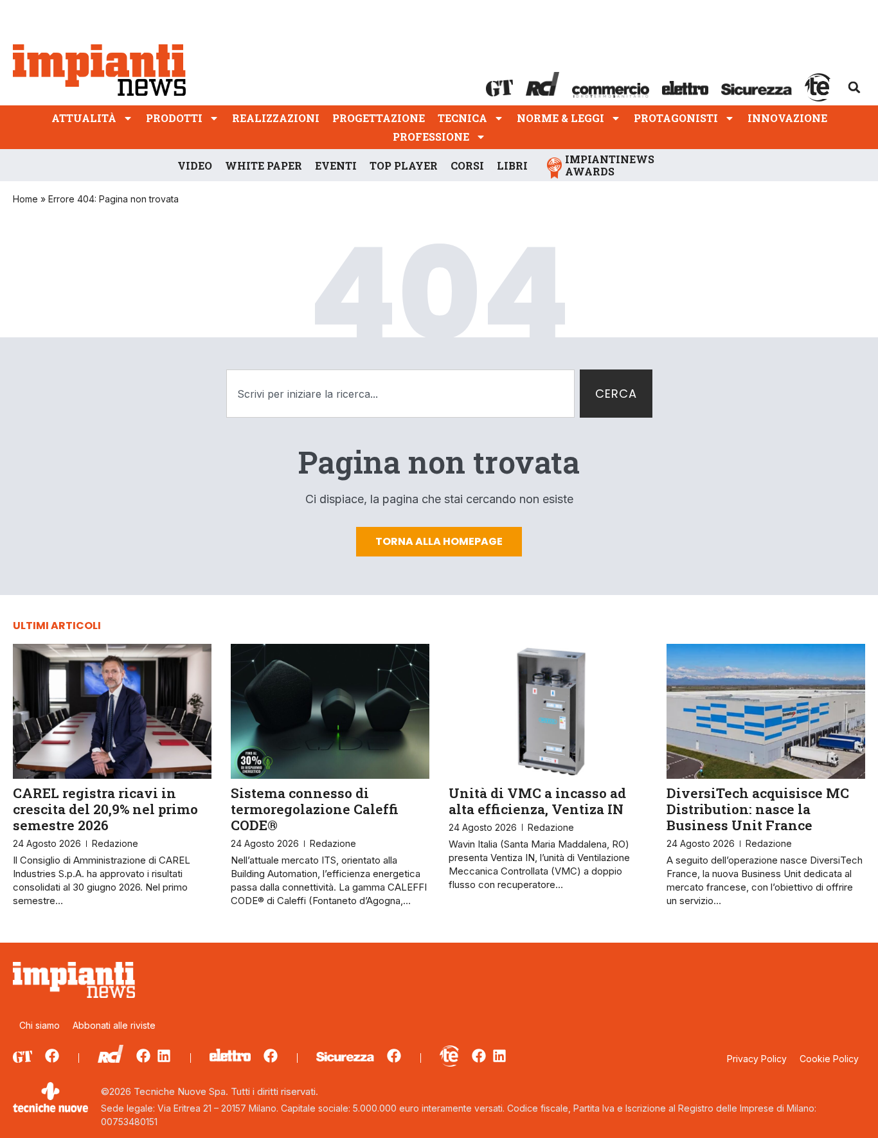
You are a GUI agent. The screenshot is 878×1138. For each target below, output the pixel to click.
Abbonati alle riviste (114, 1025)
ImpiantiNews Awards (609, 165)
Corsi (467, 165)
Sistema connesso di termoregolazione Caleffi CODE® (315, 809)
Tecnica (462, 118)
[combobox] (400, 393)
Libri (512, 165)
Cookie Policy (829, 1058)
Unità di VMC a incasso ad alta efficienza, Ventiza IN (537, 801)
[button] (854, 87)
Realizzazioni (275, 118)
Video (194, 165)
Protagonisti (676, 118)
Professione (431, 136)
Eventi (336, 165)
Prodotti (174, 118)
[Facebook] (52, 1056)
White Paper (263, 165)
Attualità (83, 118)
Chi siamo (39, 1025)
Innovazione (787, 118)
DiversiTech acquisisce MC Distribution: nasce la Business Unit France (758, 809)
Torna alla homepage (439, 541)
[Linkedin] (164, 1056)
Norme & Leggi (560, 118)
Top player (404, 165)
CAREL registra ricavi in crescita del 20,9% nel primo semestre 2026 (105, 809)
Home (25, 198)
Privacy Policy (757, 1058)
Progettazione (378, 118)
